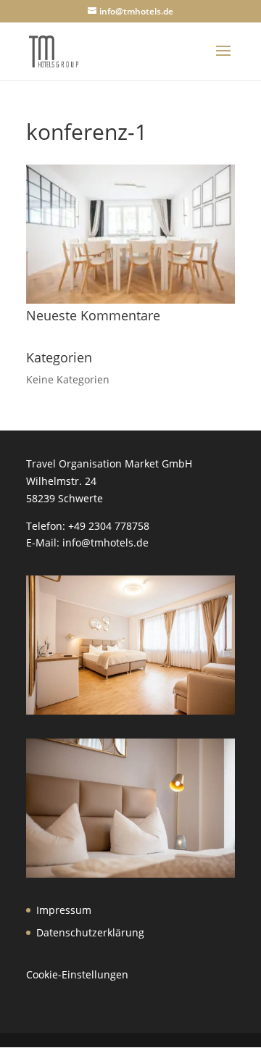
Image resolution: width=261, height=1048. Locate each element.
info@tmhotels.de (105, 542)
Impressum (63, 910)
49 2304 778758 (111, 526)
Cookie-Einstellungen (77, 974)
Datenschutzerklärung (90, 932)
